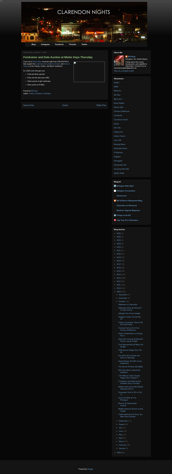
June (121, 431)
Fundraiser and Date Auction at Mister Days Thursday (129, 382)
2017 (119, 264)
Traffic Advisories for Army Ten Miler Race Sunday (130, 415)
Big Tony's (118, 99)
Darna (116, 124)
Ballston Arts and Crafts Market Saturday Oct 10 (130, 388)
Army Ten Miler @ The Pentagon (127, 399)
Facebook (59, 44)
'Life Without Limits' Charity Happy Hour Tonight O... (129, 377)
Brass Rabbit (119, 103)
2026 (119, 233)
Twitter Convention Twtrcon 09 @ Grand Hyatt (130, 323)
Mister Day (37, 62)
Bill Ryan (132, 57)
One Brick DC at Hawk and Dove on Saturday (129, 357)
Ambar (116, 83)
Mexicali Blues (119, 144)
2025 (119, 237)
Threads (72, 44)
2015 (119, 271)
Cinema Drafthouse (121, 111)
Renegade (118, 161)
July (121, 428)
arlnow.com (121, 196)
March (121, 441)
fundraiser (38, 93)
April (121, 438)
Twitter (84, 44)
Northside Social (120, 148)
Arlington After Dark (125, 186)
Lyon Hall (117, 140)
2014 (119, 274)
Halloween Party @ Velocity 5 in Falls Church (130, 309)
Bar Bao (117, 95)
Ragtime (117, 157)
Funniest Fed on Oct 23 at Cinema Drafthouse (128, 329)
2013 (119, 278)
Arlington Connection (126, 191)
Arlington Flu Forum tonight (129, 313)
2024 (119, 240)
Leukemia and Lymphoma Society (48, 64)
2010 (119, 288)
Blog (34, 44)
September (123, 421)
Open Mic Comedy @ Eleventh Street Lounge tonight (130, 340)
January (122, 448)
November (123, 298)
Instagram (45, 44)
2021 (119, 250)
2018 (119, 261)
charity (31, 93)
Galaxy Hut (118, 132)
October (122, 301)
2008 (119, 453)
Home (65, 105)
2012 (119, 281)
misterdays (47, 93)
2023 (119, 244)
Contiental (118, 115)
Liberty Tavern (119, 136)
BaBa (116, 87)
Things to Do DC (124, 215)
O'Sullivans (118, 152)
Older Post (101, 105)
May (121, 435)
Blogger (90, 469)
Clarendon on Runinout (127, 205)
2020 (119, 254)
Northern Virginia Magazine (128, 210)
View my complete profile (124, 71)
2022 (119, 247)
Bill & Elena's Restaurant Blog (129, 201)
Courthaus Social (121, 120)
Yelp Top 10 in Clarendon (127, 220)
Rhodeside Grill (120, 165)
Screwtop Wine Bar (121, 169)
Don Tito (117, 128)
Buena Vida (118, 107)
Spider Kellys (119, 173)
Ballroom (117, 91)
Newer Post (28, 105)
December (123, 295)
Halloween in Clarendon (127, 304)
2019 (119, 257)
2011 (119, 285)
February (123, 445)
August (122, 424)
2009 (119, 292)
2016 (119, 268)
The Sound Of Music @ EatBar (130, 367)
